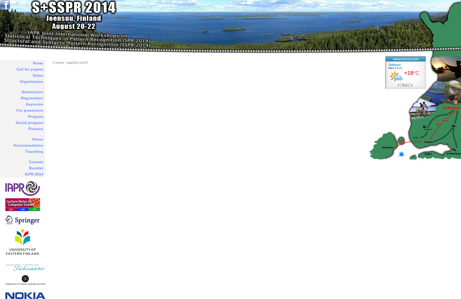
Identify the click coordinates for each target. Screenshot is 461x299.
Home (38, 63)
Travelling (34, 151)
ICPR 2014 (34, 174)
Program (35, 116)
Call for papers (30, 69)
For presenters (30, 110)
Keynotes (34, 104)
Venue (37, 139)
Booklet (36, 168)
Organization (31, 81)
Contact (36, 162)
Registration (32, 98)
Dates (38, 75)
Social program (29, 123)
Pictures (35, 129)
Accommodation (28, 145)
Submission (32, 92)
